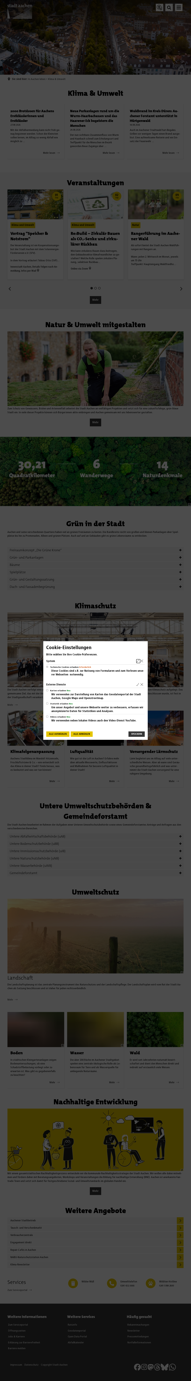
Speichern (136, 734)
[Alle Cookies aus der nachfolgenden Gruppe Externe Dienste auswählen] (138, 684)
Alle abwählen (81, 734)
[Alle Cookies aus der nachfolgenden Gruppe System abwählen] (142, 661)
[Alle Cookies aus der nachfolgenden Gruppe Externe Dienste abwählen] (142, 684)
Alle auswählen (58, 734)
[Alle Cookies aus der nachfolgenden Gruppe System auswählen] (138, 661)
